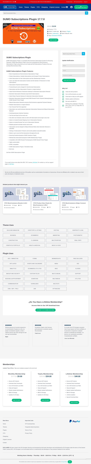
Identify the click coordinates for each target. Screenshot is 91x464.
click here (34, 162)
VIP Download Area (30, 424)
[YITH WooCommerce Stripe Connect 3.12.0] (74, 194)
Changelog (5, 436)
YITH (21, 205)
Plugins (69, 31)
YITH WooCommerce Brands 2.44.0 (15, 203)
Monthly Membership (16, 374)
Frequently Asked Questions (32, 427)
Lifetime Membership (74, 374)
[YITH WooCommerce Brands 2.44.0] (16, 194)
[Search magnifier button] (86, 13)
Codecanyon (55, 33)
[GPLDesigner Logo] (9, 7)
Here (71, 33)
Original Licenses (7, 439)
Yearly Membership (45, 374)
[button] (17, 400)
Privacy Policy (28, 433)
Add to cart (53, 40)
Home (4, 424)
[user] (71, 7)
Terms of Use (28, 430)
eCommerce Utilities (57, 35)
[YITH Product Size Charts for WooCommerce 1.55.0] (45, 194)
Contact (5, 442)
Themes (5, 427)
